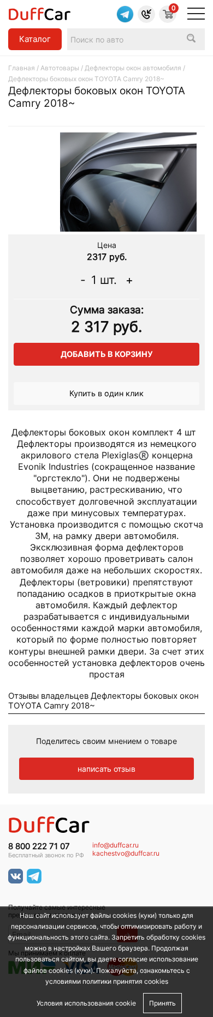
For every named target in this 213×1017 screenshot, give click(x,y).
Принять (162, 1003)
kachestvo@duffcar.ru (125, 853)
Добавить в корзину (107, 354)
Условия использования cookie (86, 1003)
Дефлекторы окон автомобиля (134, 68)
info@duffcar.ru (115, 845)
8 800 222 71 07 (39, 846)
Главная (21, 68)
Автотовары (59, 68)
